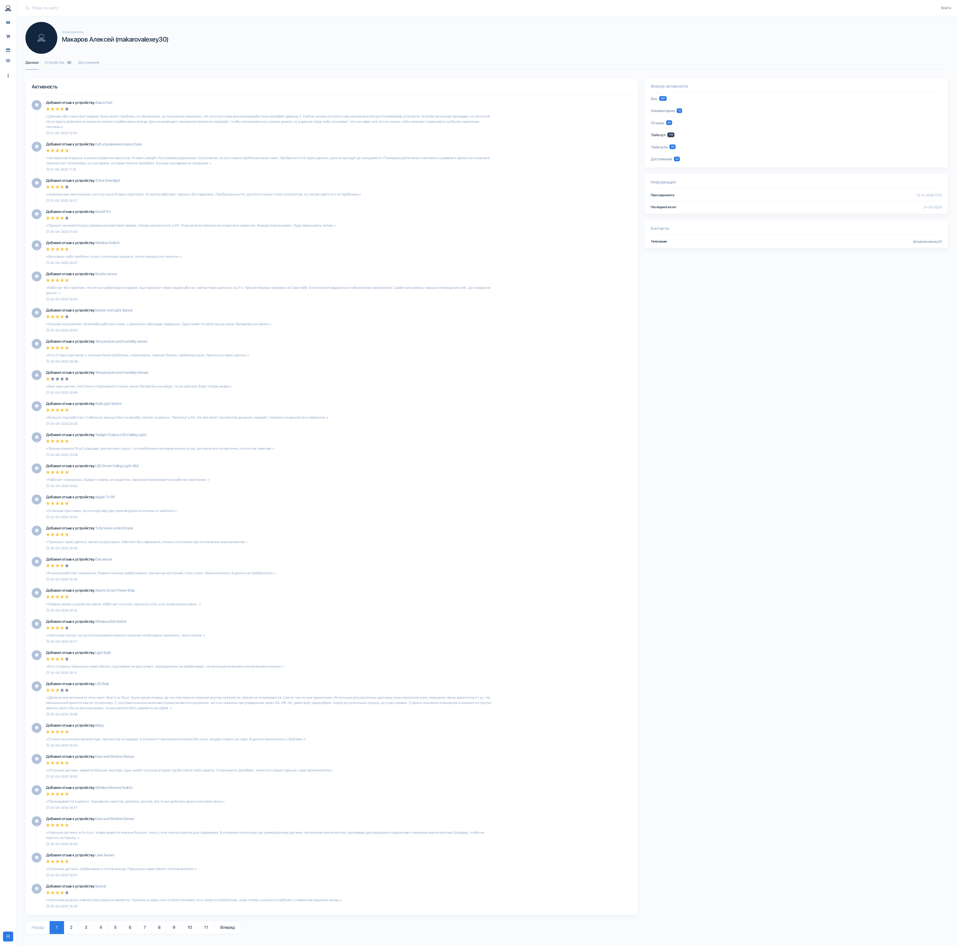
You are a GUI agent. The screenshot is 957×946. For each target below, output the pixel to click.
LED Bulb (102, 684)
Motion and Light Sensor (114, 310)
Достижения (88, 62)
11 (206, 927)
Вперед (227, 927)
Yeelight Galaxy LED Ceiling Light (120, 435)
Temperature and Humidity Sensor (122, 372)
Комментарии (666, 111)
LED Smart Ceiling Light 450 (117, 466)
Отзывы (661, 123)
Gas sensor (103, 559)
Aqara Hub (103, 102)
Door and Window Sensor (114, 756)
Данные (32, 62)
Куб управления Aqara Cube (118, 144)
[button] (8, 75)
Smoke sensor (106, 274)
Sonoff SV (103, 211)
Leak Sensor (104, 855)
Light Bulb (103, 652)
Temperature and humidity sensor (121, 341)
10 (189, 927)
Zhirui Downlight (107, 180)
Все (658, 99)
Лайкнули (662, 147)
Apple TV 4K (105, 497)
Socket (100, 886)
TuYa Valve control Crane (114, 528)
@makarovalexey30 (927, 242)
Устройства (58, 62)
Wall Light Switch (108, 403)
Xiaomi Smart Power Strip (115, 590)
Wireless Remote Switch (114, 787)
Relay (99, 725)
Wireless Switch (107, 243)
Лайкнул (662, 135)
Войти (946, 8)
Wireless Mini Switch (111, 621)
